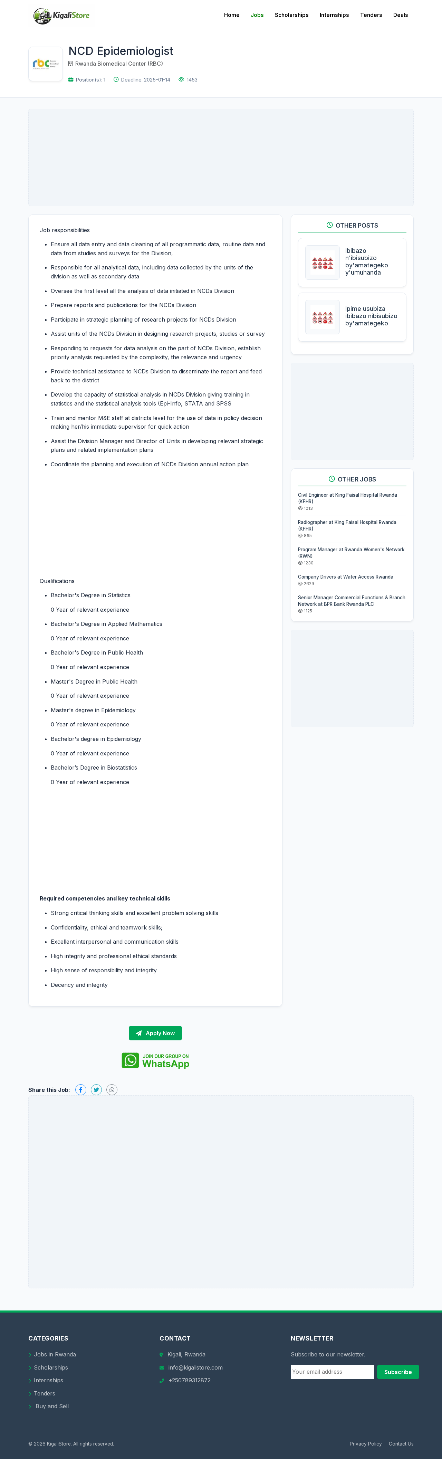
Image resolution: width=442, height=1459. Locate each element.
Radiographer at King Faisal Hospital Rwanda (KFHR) (347, 525)
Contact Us (401, 1444)
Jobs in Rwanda (55, 1354)
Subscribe (398, 1372)
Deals (400, 15)
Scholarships (292, 15)
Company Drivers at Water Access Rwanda (345, 577)
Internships (334, 15)
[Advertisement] (221, 157)
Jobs (257, 15)
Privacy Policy (366, 1444)
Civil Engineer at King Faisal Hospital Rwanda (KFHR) (347, 498)
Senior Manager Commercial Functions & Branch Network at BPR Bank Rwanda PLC (351, 601)
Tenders (371, 15)
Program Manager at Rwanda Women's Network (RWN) (351, 553)
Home (232, 15)
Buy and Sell (51, 1406)
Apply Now (159, 1033)
